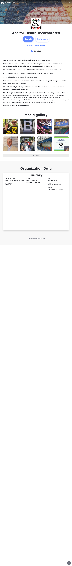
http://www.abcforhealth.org (57, 189)
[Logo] (8, 2)
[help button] (69, 563)
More (37, 155)
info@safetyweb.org (54, 185)
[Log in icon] (69, 2)
